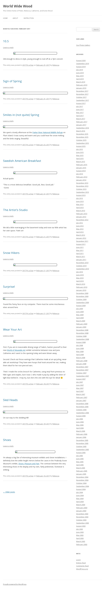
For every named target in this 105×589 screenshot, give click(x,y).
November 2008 (82, 333)
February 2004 (81, 508)
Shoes (7, 440)
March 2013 (80, 210)
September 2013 (82, 192)
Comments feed (82, 566)
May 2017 (79, 112)
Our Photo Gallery (83, 45)
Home (5, 18)
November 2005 (82, 443)
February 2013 (81, 213)
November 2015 (82, 137)
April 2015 (80, 158)
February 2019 (81, 85)
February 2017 (81, 122)
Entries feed (81, 563)
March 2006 (80, 431)
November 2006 (82, 406)
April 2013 (80, 207)
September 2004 (82, 486)
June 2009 (80, 312)
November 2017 (82, 94)
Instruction (29, 18)
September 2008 (82, 339)
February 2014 (81, 177)
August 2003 (81, 526)
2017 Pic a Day (27, 65)
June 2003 (80, 532)
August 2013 (81, 195)
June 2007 (80, 385)
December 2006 (82, 403)
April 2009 (80, 318)
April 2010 (80, 281)
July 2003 (79, 529)
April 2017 (80, 115)
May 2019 (79, 76)
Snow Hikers (11, 253)
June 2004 (80, 495)
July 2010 (79, 272)
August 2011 (81, 244)
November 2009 (82, 296)
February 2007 (81, 397)
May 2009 (79, 315)
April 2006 (80, 428)
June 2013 (80, 201)
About (15, 18)
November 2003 (82, 517)
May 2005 (79, 462)
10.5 (6, 41)
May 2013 (79, 204)
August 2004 (81, 489)
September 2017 (82, 100)
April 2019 (80, 79)
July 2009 (79, 308)
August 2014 (81, 171)
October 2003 (81, 520)
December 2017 (82, 91)
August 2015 (81, 146)
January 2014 (81, 180)
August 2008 (81, 342)
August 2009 (81, 305)
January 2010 (81, 290)
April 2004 (80, 501)
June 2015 (80, 152)
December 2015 (82, 134)
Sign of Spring (12, 81)
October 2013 (81, 189)
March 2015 (80, 161)
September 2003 (82, 523)
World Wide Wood (17, 6)
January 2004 (81, 511)
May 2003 (79, 535)
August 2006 (81, 416)
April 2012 (80, 232)
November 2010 (82, 263)
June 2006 (80, 422)
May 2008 (79, 351)
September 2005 (82, 449)
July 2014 (79, 174)
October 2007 (81, 373)
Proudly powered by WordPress (14, 584)
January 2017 (81, 125)
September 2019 (82, 63)
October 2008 (81, 336)
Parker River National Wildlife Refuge (47, 132)
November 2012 (82, 220)
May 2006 (79, 425)
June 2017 (80, 109)
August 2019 (81, 66)
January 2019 (81, 88)
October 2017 (81, 97)
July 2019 (79, 70)
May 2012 (79, 229)
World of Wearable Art (16, 350)
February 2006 (81, 434)
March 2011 (80, 256)
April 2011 (80, 253)
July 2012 (79, 223)
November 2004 (82, 480)
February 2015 (81, 164)
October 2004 (81, 483)
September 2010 (82, 269)
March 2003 (80, 541)
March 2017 (80, 119)
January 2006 (81, 437)
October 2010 (81, 266)
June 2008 (80, 348)
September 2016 (82, 128)
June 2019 (80, 73)
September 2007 (82, 376)
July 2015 (79, 149)
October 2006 (81, 410)
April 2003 (80, 538)
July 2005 (79, 455)
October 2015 (81, 140)
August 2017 (81, 103)
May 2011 (79, 250)
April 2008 (80, 354)
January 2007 (81, 400)
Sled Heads (10, 400)
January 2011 (81, 259)
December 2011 (82, 241)
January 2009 (81, 327)
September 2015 (82, 143)
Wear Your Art (12, 329)
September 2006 (82, 413)
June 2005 (80, 459)
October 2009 (81, 299)
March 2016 (80, 131)
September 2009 (82, 302)
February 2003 (81, 544)
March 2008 (80, 357)
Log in (78, 560)
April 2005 (80, 465)
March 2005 (80, 468)
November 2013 (82, 186)
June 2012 (80, 226)
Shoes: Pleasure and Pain (28, 463)
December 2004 (82, 477)
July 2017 (79, 106)
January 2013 (81, 217)
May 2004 (79, 498)
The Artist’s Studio (15, 210)
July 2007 (79, 382)
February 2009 (81, 324)
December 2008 (82, 330)
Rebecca (55, 65)
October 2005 (81, 446)
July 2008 (79, 345)
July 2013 (79, 198)
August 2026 (81, 60)
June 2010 (80, 275)
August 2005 (81, 452)
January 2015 (81, 168)
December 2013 (82, 183)
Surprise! (9, 286)
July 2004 (79, 492)
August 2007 (81, 379)
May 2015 (79, 155)
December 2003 (82, 514)
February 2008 (81, 361)
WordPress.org (82, 569)
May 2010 (79, 278)
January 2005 (81, 474)
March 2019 (80, 82)
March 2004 (80, 504)
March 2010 (80, 284)
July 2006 (79, 419)
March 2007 (80, 394)
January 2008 (81, 364)
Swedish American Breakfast (22, 161)
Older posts (9, 492)
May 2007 (79, 388)
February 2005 (81, 471)
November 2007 (82, 370)
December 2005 (82, 440)
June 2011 (80, 247)
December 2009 (82, 293)
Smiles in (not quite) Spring (21, 115)
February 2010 (81, 287)
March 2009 (80, 321)
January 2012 (81, 238)
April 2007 (80, 391)
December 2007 (82, 367)
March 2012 (80, 235)
